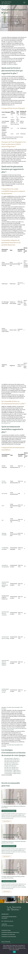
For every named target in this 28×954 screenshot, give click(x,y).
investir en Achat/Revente (9, 936)
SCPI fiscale (4, 493)
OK (14, 951)
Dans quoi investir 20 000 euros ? (12, 760)
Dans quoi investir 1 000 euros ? (11, 758)
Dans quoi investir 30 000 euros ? (12, 761)
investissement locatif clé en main (10, 59)
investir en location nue (8, 934)
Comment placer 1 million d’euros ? (12, 770)
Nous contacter (6, 942)
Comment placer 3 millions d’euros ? (12, 773)
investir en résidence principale (10, 932)
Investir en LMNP (6, 930)
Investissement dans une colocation (5, 613)
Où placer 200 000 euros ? (10, 766)
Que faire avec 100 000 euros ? (11, 764)
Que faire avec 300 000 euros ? (11, 767)
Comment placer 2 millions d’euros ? (12, 772)
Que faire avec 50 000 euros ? (11, 763)
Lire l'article (6, 821)
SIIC (3, 520)
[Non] (26, 949)
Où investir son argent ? (12, 64)
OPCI (3, 505)
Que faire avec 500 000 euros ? (11, 769)
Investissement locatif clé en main (5, 690)
